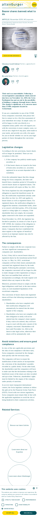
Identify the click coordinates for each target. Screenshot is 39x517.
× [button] (36, 488)
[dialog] (19, 501)
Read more (18, 496)
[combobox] (34, 488)
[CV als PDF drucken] (35, 56)
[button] (19, 508)
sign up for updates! (12, 55)
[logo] (12, 4)
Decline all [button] (28, 513)
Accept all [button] (10, 513)
